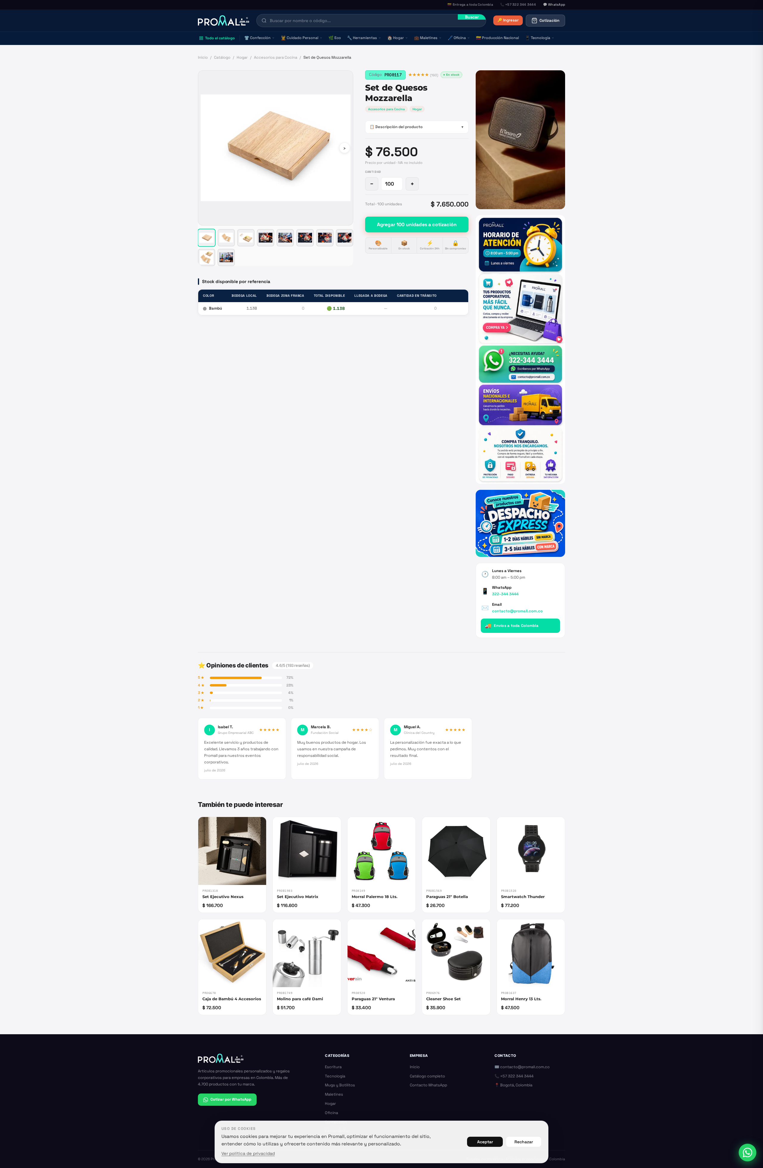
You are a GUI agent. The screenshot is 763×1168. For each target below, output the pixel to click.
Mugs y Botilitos (340, 1085)
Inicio (203, 57)
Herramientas (362, 38)
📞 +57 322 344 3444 (514, 1076)
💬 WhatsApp (554, 4)
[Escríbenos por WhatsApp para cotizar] (520, 349)
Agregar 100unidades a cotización (417, 224)
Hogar (395, 38)
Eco (334, 38)
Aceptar (485, 1141)
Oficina (457, 38)
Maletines (426, 38)
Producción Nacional (497, 38)
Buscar (472, 17)
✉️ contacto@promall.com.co (522, 1066)
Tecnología (537, 38)
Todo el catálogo (220, 38)
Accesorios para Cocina (275, 57)
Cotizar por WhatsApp (230, 1099)
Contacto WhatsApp (428, 1085)
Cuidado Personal (299, 38)
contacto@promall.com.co (517, 610)
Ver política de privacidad (248, 1153)
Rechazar (523, 1141)
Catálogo (222, 57)
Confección (257, 38)
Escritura (333, 1066)
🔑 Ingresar (508, 20)
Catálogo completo (427, 1076)
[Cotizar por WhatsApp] (747, 1152)
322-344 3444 (505, 594)
